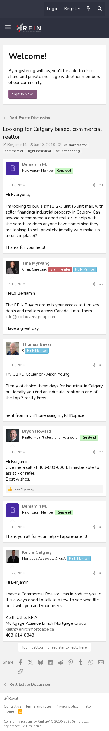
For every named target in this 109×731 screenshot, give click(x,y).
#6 (101, 573)
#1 (101, 185)
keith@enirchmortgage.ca (30, 629)
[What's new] (88, 9)
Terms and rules (38, 706)
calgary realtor (75, 145)
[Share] (94, 185)
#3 (101, 365)
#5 (101, 527)
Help (87, 706)
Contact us (12, 706)
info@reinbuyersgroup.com (31, 317)
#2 (101, 284)
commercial (14, 151)
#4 (101, 452)
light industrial (39, 151)
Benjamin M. (17, 144)
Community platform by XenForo (46, 722)
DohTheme (33, 726)
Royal (13, 698)
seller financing (68, 151)
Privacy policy (67, 706)
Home (9, 711)
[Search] (99, 9)
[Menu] (7, 28)
